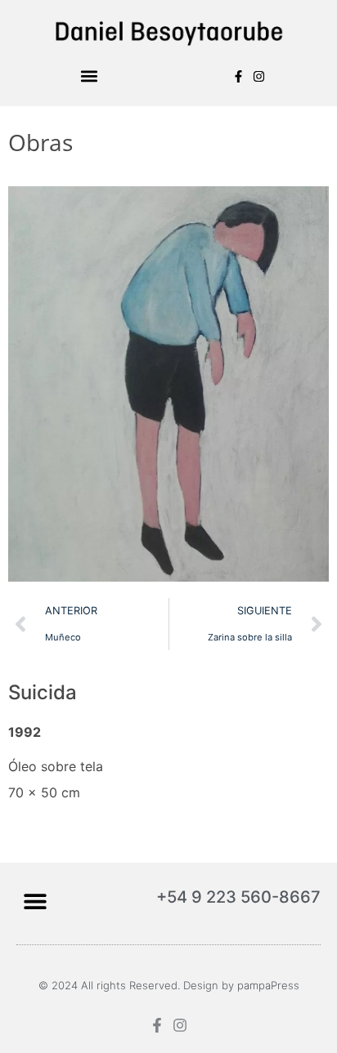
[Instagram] (259, 76)
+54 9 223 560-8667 (238, 897)
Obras (40, 142)
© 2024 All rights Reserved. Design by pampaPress (168, 985)
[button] (88, 76)
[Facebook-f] (238, 76)
